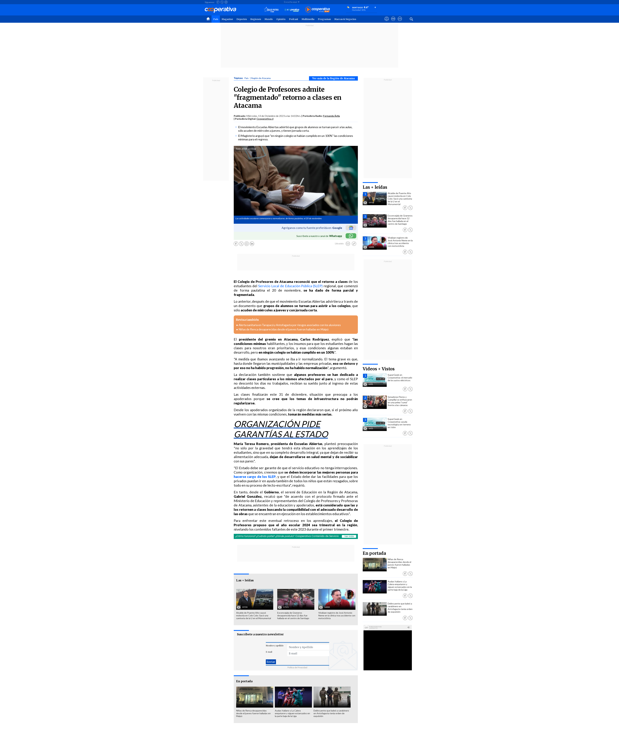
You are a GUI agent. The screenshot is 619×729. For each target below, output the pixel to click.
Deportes (241, 19)
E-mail (269, 652)
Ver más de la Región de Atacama (333, 78)
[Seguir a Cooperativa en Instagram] (226, 2)
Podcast (293, 19)
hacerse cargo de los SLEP (255, 477)
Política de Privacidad (297, 667)
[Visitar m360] (393, 21)
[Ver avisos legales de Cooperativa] (386, 21)
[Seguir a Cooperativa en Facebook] (218, 2)
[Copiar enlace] (354, 243)
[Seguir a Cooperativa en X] (222, 2)
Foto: (238, 148)
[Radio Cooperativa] (317, 10)
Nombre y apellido (275, 645)
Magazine (227, 19)
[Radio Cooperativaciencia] (292, 10)
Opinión (280, 19)
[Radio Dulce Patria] (271, 10)
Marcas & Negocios (345, 19)
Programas (324, 19)
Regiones (255, 19)
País (215, 19)
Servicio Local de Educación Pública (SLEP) (290, 286)
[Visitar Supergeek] (400, 21)
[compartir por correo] (348, 243)
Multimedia (308, 19)
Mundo (269, 19)
